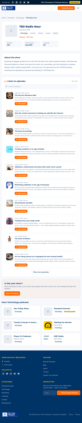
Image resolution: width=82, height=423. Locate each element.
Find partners (75, 2)
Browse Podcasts (49, 361)
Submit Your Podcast (50, 375)
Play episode (22, 103)
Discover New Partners (69, 393)
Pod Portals (8, 365)
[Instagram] (20, 2)
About (45, 368)
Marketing (5, 393)
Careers (4, 399)
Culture (48, 33)
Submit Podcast (67, 8)
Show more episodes (41, 272)
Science (32, 33)
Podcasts (11, 18)
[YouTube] (28, 2)
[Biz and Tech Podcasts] (8, 8)
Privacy (77, 414)
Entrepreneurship (8, 386)
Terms (71, 414)
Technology (20, 18)
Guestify (7, 361)
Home (4, 18)
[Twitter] (24, 2)
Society (40, 33)
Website (22, 37)
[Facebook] (12, 2)
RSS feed (29, 37)
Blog (44, 365)
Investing (5, 396)
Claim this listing (12, 293)
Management (6, 403)
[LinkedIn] (16, 2)
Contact (46, 372)
